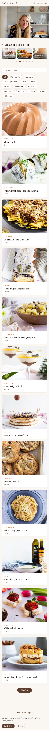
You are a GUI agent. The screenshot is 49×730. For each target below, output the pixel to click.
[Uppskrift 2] (20, 61)
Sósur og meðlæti (10, 82)
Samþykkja (8, 726)
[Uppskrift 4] (26, 61)
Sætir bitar (7, 91)
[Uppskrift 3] (23, 61)
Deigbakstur (18, 86)
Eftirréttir (32, 91)
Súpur (24, 82)
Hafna (20, 726)
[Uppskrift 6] (32, 61)
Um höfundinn (42, 3)
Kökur (33, 82)
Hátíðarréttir (8, 96)
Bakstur (6, 86)
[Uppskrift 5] (29, 61)
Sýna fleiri (24, 690)
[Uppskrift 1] (16, 61)
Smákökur (32, 86)
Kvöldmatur (29, 77)
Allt (5, 77)
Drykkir (42, 91)
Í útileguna (20, 91)
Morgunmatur (15, 77)
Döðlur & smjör (10, 3)
